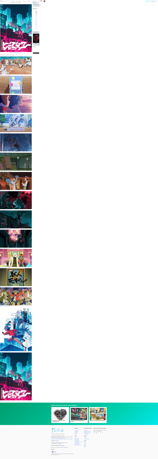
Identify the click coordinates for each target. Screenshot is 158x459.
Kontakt (56, 440)
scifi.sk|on (85, 430)
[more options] (39, 9)
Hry (84, 446)
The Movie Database (15, 52)
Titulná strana (77, 430)
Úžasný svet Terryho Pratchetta (97, 420)
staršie (38, 44)
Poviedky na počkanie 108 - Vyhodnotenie (58, 421)
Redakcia (61, 445)
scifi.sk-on (28, 1)
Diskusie (40, 1)
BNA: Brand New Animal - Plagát (5, 75)
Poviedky (76, 433)
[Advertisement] (36, 66)
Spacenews (76, 431)
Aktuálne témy (18, 1)
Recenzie (76, 432)
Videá (75, 434)
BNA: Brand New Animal (36, 22)
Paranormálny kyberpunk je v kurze (78, 421)
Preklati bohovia (86, 433)
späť (36, 4)
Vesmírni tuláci (86, 434)
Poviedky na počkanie (87, 432)
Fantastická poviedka (87, 431)
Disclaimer (20, 52)
